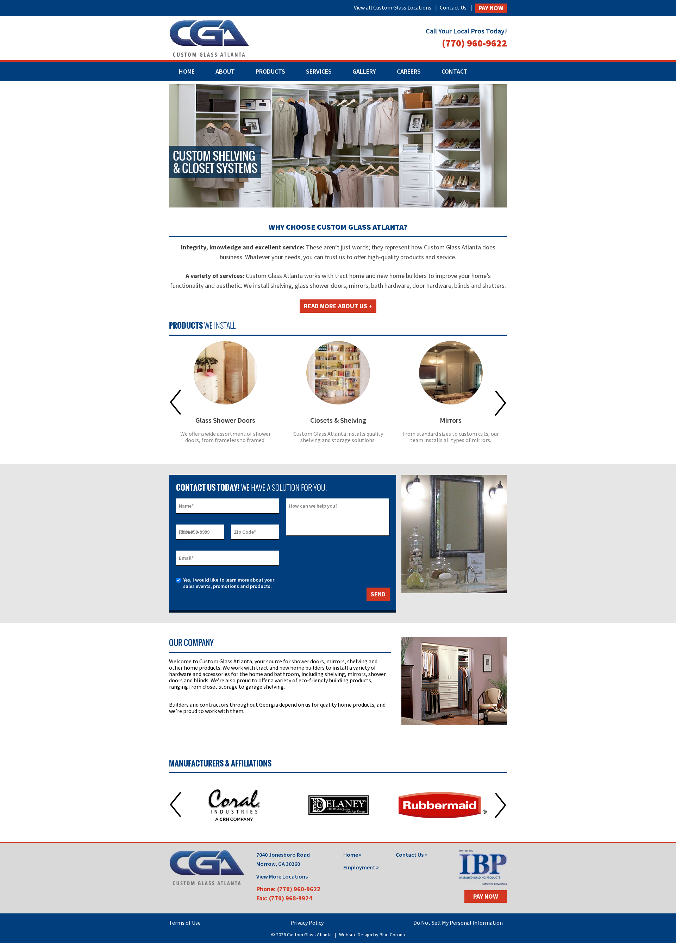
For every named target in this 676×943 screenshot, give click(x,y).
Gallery (364, 71)
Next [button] (500, 402)
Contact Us (453, 7)
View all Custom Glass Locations (392, 7)
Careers (409, 71)
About (225, 71)
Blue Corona (392, 934)
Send (378, 594)
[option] (225, 396)
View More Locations (282, 876)
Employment (359, 867)
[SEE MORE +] (225, 373)
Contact (455, 71)
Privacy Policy (307, 922)
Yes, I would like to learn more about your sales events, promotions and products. (228, 583)
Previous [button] (175, 402)
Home (187, 71)
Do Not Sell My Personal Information (458, 922)
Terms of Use (185, 922)
